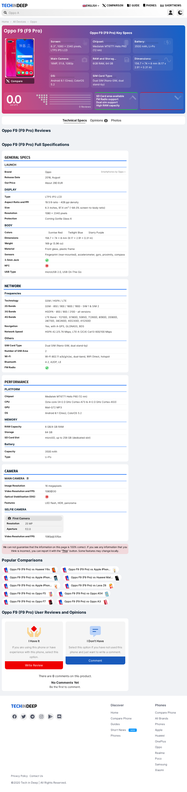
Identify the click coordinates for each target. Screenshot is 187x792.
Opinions (98, 120)
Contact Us (36, 775)
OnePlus (160, 741)
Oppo (158, 747)
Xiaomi (159, 770)
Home (114, 712)
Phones (151, 5)
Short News (123, 730)
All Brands (161, 718)
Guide (136, 5)
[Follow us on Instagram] (41, 716)
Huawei (160, 735)
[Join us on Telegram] (32, 716)
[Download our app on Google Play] (50, 716)
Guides (115, 724)
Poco (158, 758)
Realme (160, 753)
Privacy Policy (19, 775)
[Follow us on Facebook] (14, 716)
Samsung (161, 764)
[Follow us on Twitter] (23, 716)
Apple (159, 730)
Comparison (115, 5)
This (65, 550)
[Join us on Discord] (59, 716)
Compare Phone (121, 718)
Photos (116, 120)
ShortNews (173, 5)
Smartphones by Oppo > (113, 171)
